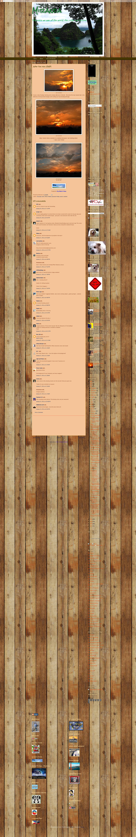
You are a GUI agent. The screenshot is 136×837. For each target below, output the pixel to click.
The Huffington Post (93, 566)
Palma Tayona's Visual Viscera (95, 618)
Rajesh (37, 308)
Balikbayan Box (91, 663)
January (93, 413)
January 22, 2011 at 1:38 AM (43, 375)
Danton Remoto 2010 (93, 558)
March (92, 408)
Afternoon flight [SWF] (95, 421)
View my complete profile (94, 94)
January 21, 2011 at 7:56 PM (43, 288)
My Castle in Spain (92, 576)
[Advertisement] (58, 425)
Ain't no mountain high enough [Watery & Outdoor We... (95, 506)
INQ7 (89, 673)
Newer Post (36, 437)
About (41, 58)
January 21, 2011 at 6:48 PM (43, 259)
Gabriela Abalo (39, 277)
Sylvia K (38, 221)
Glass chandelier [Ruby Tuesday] (95, 484)
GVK (37, 204)
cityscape (39, 196)
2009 (91, 521)
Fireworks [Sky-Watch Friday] (98, 338)
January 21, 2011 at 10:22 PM (43, 331)
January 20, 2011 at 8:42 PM (43, 217)
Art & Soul (90, 571)
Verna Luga (39, 291)
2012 (91, 384)
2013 (91, 381)
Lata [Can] (93, 468)
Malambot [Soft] (95, 429)
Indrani (37, 316)
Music (89, 545)
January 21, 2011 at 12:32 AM (43, 230)
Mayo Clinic (91, 676)
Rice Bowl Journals (92, 665)
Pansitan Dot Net (92, 660)
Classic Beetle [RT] (95, 415)
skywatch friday (55, 196)
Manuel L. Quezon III (93, 637)
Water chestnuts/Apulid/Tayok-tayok (95, 426)
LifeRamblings (39, 270)
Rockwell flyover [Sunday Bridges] (95, 459)
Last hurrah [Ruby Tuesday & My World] (95, 512)
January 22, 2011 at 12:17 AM (43, 340)
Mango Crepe (94, 497)
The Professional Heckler (94, 555)
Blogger (82, 827)
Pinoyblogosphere (92, 681)
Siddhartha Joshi (40, 404)
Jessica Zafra (91, 635)
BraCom (38, 253)
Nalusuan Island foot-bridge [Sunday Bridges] (95, 488)
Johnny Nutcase (40, 343)
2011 (91, 386)
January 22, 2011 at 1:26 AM (43, 348)
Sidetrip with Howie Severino (95, 647)
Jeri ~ (37, 351)
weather (65, 196)
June (92, 402)
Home (35, 58)
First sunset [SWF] (95, 495)
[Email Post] (51, 194)
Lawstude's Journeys (93, 603)
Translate (99, 107)
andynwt (72, 827)
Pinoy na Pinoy (91, 563)
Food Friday (91, 581)
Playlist (93, 545)
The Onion (90, 678)
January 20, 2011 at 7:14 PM (43, 208)
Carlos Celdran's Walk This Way (96, 645)
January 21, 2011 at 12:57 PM (43, 250)
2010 (91, 519)
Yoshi (37, 323)
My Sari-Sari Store (92, 616)
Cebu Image (91, 573)
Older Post (81, 437)
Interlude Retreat (92, 655)
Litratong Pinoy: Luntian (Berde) (98, 324)
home (43, 196)
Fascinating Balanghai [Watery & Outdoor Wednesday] (94, 473)
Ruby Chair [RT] (95, 456)
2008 (91, 523)
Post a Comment (39, 412)
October (93, 392)
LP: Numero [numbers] (97, 310)
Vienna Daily (91, 611)
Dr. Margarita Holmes (93, 640)
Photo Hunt (91, 553)
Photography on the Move (94, 600)
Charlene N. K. (39, 397)
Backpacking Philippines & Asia (95, 568)
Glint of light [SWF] (95, 462)
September (93, 395)
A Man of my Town (92, 605)
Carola (37, 379)
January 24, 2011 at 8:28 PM (43, 409)
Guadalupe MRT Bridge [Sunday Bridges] (95, 442)
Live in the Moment (51, 58)
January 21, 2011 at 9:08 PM (43, 305)
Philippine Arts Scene (93, 652)
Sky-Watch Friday (92, 590)
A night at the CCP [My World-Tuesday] (95, 480)
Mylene (38, 301)
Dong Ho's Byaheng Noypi (94, 595)
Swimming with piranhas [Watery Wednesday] (95, 453)
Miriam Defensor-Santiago (94, 642)
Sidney (37, 233)
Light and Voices (40, 359)
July (92, 399)
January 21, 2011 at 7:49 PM (43, 274)
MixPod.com (99, 545)
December (93, 388)
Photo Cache (39, 368)
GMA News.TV (91, 671)
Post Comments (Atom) (62, 442)
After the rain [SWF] (42, 66)
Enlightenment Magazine (94, 658)
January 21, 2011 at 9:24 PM (43, 312)
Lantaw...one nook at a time (94, 561)
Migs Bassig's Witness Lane (95, 623)
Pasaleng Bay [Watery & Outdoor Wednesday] (94, 434)
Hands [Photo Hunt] (96, 445)
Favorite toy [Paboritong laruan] (94, 501)
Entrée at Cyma (94, 449)
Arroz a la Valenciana (94, 465)
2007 (91, 526)
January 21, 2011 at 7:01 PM (43, 267)
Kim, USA (38, 334)
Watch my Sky (39, 338)
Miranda (47, 10)
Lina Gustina (39, 241)
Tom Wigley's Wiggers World (95, 598)
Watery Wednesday (92, 578)
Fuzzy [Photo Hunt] (96, 515)
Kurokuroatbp (91, 608)
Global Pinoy (91, 650)
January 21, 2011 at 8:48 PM (43, 297)
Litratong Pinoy (92, 593)
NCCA (89, 668)
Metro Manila (48, 196)
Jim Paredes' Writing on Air (94, 626)
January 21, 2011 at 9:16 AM (43, 237)
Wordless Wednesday (93, 588)
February (93, 411)
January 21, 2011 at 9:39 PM (43, 320)
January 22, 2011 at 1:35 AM (43, 364)
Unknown (91, 92)
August (93, 397)
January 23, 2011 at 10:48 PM (43, 401)
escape (38, 212)
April (92, 406)
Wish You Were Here (93, 621)
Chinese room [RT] (95, 438)
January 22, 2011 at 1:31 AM (43, 355)
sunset (61, 196)
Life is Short (91, 613)
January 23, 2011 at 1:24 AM (43, 394)
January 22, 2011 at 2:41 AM (43, 386)
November (93, 390)
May (92, 404)
